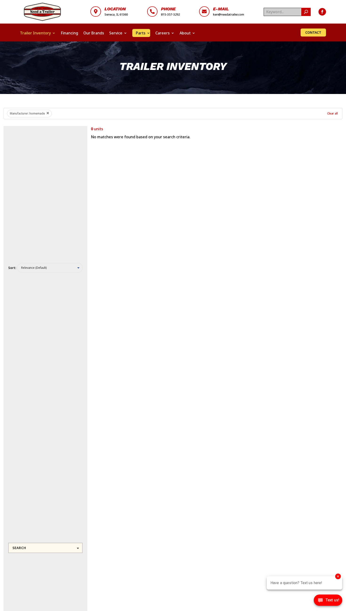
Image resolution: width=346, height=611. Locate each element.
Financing (69, 33)
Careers (162, 33)
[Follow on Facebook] (322, 12)
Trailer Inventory (35, 33)
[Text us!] (328, 601)
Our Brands (93, 33)
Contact (313, 32)
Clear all (332, 113)
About (185, 33)
